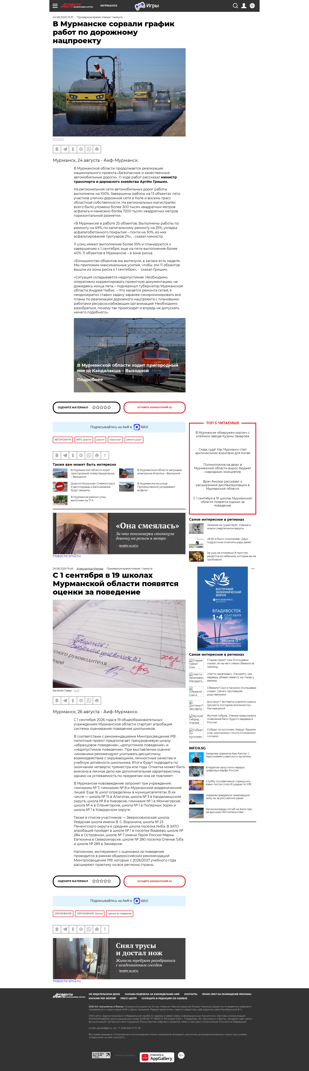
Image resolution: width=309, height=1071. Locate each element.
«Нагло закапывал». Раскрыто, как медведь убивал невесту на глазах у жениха (230, 677)
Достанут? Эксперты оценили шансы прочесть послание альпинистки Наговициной (231, 705)
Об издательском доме (104, 994)
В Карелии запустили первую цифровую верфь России (225, 769)
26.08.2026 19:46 (63, 568)
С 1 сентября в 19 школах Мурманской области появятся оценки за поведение (222, 502)
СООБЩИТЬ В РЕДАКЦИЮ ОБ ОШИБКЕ (164, 998)
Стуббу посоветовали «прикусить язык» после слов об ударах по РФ (228, 783)
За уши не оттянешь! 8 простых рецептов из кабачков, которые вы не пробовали (231, 556)
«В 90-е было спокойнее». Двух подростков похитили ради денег (229, 540)
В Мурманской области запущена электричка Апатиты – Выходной (159, 471)
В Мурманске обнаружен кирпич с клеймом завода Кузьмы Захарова (223, 434)
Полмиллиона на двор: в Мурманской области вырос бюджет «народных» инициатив (222, 468)
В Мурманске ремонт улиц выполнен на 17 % (88, 498)
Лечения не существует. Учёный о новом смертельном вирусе (229, 526)
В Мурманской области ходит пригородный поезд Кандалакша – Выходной (127, 368)
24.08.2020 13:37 (63, 17)
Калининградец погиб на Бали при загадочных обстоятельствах (229, 811)
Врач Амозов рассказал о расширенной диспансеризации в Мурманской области (223, 485)
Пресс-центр (128, 998)
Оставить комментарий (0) (154, 407)
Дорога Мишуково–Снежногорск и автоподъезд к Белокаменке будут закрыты (93, 487)
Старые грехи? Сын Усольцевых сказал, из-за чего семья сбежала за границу (230, 663)
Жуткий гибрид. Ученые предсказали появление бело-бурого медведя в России (231, 719)
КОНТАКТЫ (190, 994)
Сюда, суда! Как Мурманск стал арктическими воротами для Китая (222, 451)
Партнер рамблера (125, 1055)
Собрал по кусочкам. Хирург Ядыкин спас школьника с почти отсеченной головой (231, 733)
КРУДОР (58, 139)
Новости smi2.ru (67, 556)
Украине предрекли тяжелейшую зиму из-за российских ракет (228, 797)
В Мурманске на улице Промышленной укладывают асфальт (156, 487)
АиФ (76, 690)
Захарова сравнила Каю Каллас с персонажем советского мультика (228, 755)
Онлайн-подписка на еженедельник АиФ (152, 994)
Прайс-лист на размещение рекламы (226, 994)
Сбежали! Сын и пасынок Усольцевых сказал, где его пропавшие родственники (231, 691)
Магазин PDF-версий (102, 998)
